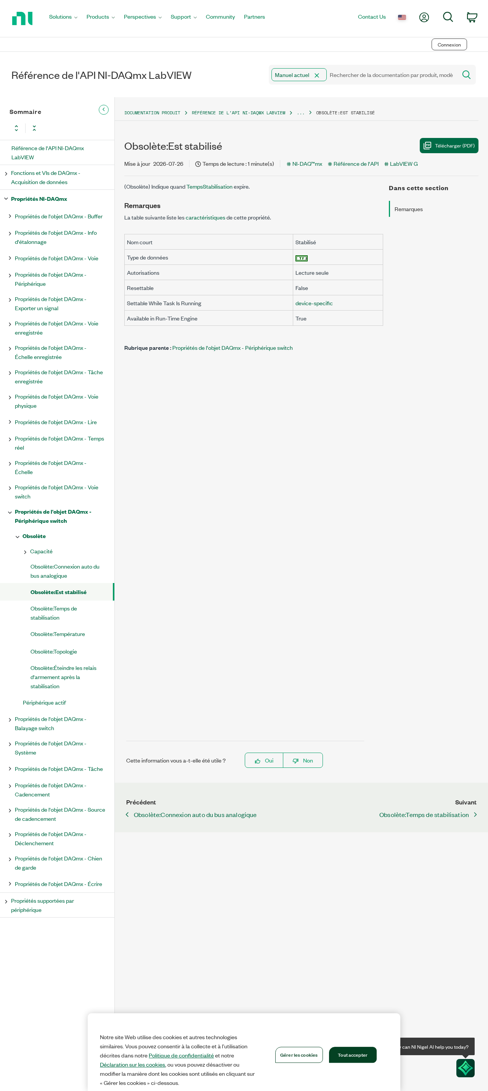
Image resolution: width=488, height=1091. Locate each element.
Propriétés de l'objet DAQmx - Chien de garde (58, 862)
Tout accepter (353, 1054)
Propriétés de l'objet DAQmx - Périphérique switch (53, 515)
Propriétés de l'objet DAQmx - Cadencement (51, 789)
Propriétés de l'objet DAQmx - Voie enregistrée (56, 327)
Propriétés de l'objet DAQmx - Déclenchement (51, 838)
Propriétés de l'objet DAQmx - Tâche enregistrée (59, 376)
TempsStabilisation (210, 186)
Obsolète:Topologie (53, 651)
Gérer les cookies (299, 1054)
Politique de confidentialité (181, 1055)
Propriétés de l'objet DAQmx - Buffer (59, 216)
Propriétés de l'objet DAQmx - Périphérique (51, 278)
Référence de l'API (356, 163)
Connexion (449, 44)
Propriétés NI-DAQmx (39, 198)
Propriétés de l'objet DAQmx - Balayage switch (51, 723)
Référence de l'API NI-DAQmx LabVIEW (47, 152)
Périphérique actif (44, 702)
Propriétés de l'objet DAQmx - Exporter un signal (51, 303)
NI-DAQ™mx (307, 163)
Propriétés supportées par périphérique (42, 904)
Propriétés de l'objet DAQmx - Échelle (51, 467)
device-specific (314, 303)
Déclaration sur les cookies (132, 1064)
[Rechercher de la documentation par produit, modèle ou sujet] (466, 75)
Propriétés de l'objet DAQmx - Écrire (58, 884)
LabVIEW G (404, 163)
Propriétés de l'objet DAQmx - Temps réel (59, 442)
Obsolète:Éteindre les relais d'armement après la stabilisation (63, 676)
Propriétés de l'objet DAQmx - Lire (56, 422)
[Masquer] (104, 110)
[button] (317, 75)
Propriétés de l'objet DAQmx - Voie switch (56, 491)
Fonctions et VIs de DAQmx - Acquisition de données (45, 177)
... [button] (301, 112)
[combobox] (362, 75)
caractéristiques (205, 217)
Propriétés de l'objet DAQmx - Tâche (59, 768)
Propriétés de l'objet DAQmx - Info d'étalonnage (56, 236)
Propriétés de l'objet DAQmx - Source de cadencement (60, 813)
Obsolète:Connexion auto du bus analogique (65, 570)
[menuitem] (63, 18)
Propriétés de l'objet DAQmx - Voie (56, 258)
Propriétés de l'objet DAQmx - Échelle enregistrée (51, 351)
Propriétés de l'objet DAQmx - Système (51, 747)
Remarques (409, 209)
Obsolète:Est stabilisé (58, 592)
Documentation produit (152, 112)
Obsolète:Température (57, 634)
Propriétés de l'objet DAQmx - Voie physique (56, 400)
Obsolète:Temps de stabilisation (53, 612)
